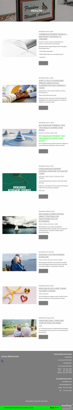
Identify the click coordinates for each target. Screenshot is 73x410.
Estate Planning (56, 43)
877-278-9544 (67, 371)
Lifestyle (47, 132)
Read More (43, 63)
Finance (47, 41)
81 (63, 369)
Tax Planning (57, 176)
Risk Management (58, 41)
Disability (57, 90)
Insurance (41, 43)
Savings (51, 41)
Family (50, 43)
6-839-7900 (68, 369)
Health (46, 43)
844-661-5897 (67, 372)
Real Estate (41, 178)
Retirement (41, 41)
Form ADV (37, 401)
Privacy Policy (29, 401)
